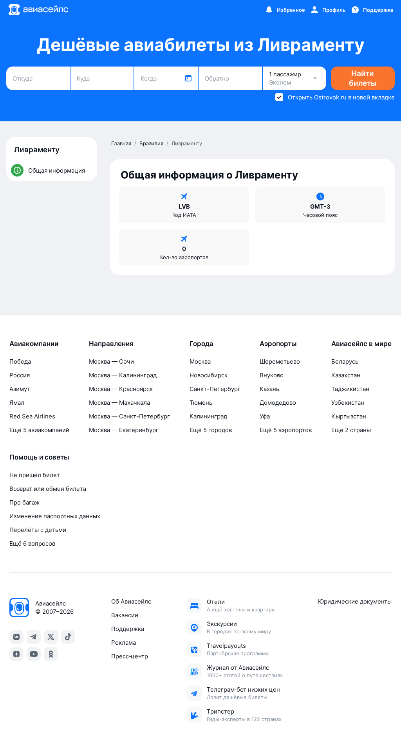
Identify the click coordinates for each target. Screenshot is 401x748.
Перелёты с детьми (37, 530)
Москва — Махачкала (119, 402)
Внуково (272, 375)
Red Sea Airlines (32, 416)
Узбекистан (347, 402)
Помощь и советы (39, 457)
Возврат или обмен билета (47, 488)
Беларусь (344, 361)
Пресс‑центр (129, 656)
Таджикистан (350, 389)
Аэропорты (278, 344)
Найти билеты (363, 78)
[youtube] (33, 654)
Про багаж (24, 502)
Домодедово (278, 402)
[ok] (51, 654)
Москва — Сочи (111, 361)
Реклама (123, 642)
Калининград (208, 416)
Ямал (16, 402)
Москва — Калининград (123, 375)
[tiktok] (68, 637)
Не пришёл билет (34, 475)
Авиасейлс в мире (361, 344)
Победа (20, 361)
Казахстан (345, 375)
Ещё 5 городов (211, 430)
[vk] (16, 637)
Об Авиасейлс (131, 601)
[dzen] (16, 654)
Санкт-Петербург (215, 389)
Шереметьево (280, 361)
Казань (269, 389)
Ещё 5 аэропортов (286, 430)
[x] (51, 637)
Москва (200, 361)
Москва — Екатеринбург (124, 430)
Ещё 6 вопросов (32, 543)
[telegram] (33, 637)
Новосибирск (209, 375)
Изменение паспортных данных (54, 516)
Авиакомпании (33, 344)
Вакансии (124, 615)
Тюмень (201, 402)
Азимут (19, 389)
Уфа (265, 416)
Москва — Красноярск (121, 389)
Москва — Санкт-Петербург (129, 416)
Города (201, 344)
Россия (19, 375)
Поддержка (127, 629)
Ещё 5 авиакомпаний (39, 430)
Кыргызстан (348, 416)
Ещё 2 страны (351, 430)
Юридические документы (355, 601)
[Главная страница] (38, 10)
